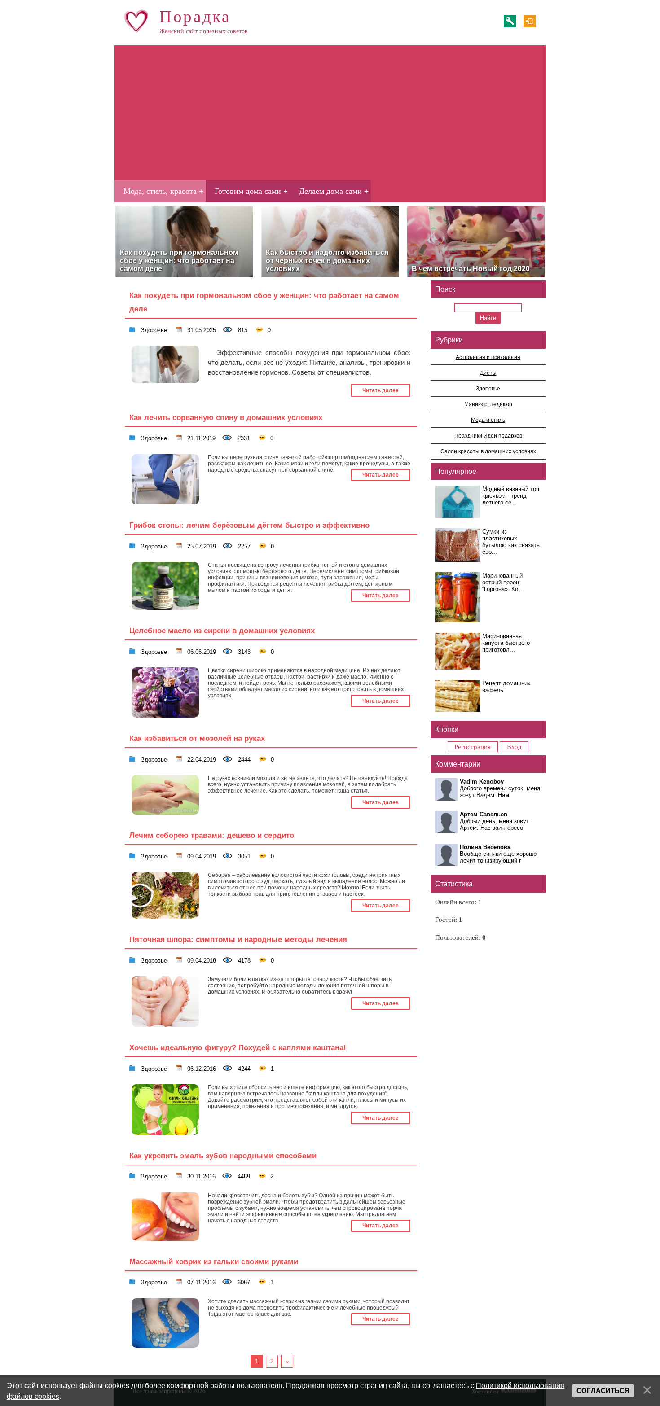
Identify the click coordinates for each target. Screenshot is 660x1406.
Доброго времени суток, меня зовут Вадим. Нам (500, 791)
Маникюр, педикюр (488, 404)
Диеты (488, 373)
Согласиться (602, 1390)
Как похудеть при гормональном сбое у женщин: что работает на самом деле (179, 260)
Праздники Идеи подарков (488, 435)
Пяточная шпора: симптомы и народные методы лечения (238, 939)
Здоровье (153, 329)
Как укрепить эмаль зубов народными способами (223, 1155)
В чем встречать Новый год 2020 (471, 268)
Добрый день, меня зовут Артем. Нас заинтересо (494, 824)
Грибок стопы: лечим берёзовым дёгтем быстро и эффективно (249, 525)
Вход (530, 21)
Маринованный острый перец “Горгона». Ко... (503, 582)
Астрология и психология (488, 357)
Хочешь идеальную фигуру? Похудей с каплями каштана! (237, 1047)
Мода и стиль (488, 420)
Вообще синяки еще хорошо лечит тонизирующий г (498, 857)
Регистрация (510, 21)
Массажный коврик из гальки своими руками (213, 1261)
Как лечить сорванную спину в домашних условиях (225, 417)
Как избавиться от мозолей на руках (197, 738)
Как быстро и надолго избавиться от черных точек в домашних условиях (327, 260)
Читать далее (380, 390)
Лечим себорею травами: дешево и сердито (211, 835)
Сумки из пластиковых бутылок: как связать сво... (511, 541)
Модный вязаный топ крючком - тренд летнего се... (510, 496)
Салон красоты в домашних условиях (488, 451)
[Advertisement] (330, 112)
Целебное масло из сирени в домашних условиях (222, 630)
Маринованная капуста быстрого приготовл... (506, 643)
